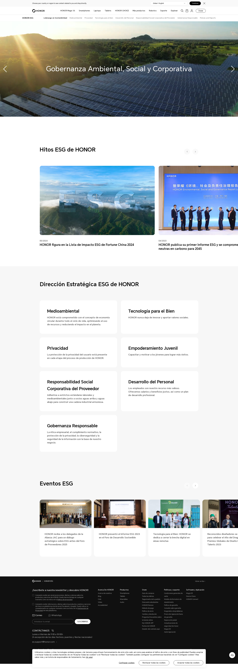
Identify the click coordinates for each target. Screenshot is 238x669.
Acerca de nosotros (105, 593)
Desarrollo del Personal (125, 18)
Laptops (97, 11)
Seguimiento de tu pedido (151, 599)
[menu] (191, 11)
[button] (233, 69)
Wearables (124, 599)
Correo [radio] (38, 615)
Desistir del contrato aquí (151, 629)
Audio (122, 602)
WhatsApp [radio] (56, 615)
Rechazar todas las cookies (154, 663)
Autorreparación (170, 632)
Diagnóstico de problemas (173, 611)
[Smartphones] (91, 11)
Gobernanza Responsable (187, 18)
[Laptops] (102, 11)
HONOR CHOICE (122, 11)
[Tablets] (112, 11)
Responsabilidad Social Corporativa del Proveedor (155, 18)
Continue (195, 3)
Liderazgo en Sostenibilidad (55, 18)
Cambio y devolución (149, 614)
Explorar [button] (174, 11)
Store (200, 11)
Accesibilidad (102, 605)
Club (99, 599)
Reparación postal (170, 620)
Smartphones (84, 11)
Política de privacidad (64, 599)
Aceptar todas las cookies (188, 663)
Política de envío (147, 611)
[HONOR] (38, 581)
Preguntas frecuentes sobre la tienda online (151, 618)
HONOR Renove (147, 605)
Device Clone (190, 596)
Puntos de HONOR (148, 626)
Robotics (153, 11)
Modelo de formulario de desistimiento (172, 600)
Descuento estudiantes (150, 602)
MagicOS (189, 593)
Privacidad (89, 18)
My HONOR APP (147, 623)
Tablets (108, 11)
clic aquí (89, 657)
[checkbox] (61, 597)
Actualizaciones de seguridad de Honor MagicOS (171, 626)
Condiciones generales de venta (173, 594)
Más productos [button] (139, 11)
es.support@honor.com (43, 642)
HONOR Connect (192, 599)
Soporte (163, 11)
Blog (99, 596)
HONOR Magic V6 (67, 11)
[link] (186, 11)
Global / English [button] (158, 3)
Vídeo (100, 602)
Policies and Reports (208, 18)
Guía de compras (148, 593)
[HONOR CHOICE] (130, 11)
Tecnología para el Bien (104, 18)
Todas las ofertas (148, 596)
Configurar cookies (126, 663)
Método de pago (148, 608)
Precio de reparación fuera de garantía (173, 615)
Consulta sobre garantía (172, 608)
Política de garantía (171, 605)
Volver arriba (199, 581)
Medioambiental (76, 18)
